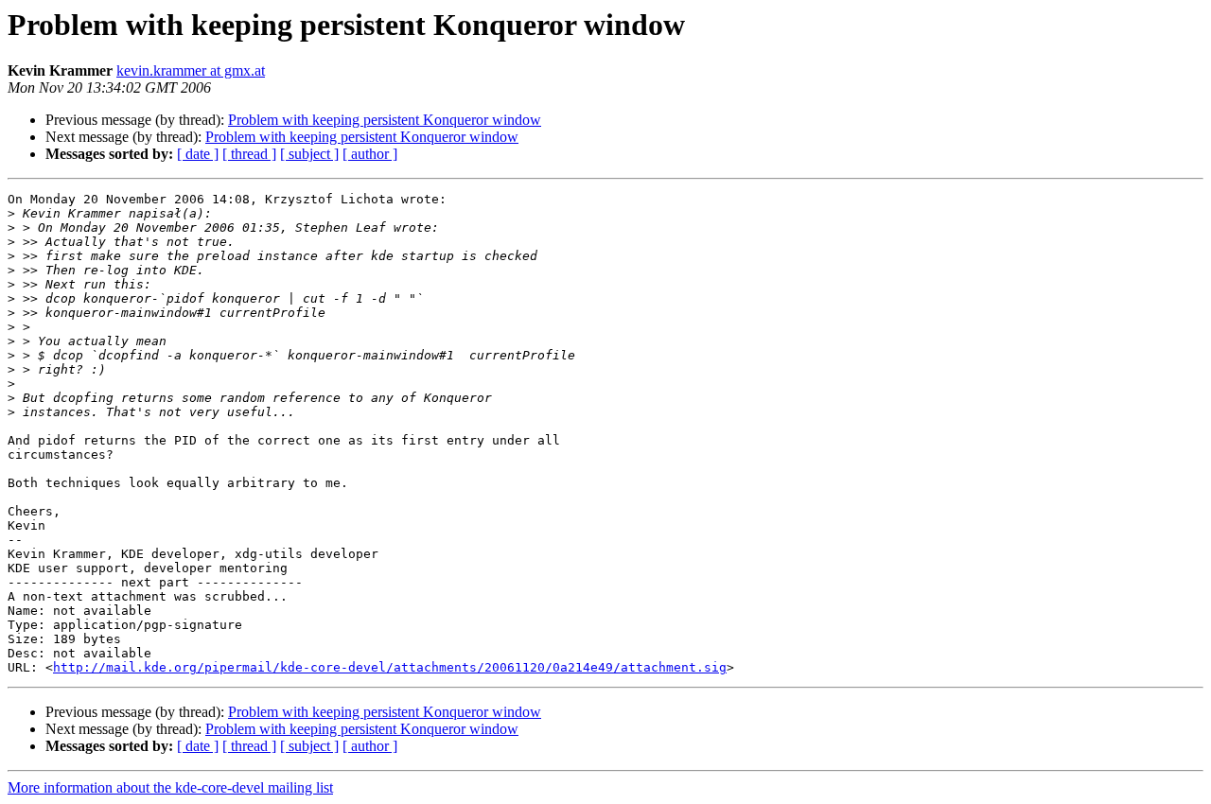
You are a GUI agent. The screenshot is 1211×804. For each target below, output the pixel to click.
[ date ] (198, 154)
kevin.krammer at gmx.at (190, 70)
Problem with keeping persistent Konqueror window (384, 120)
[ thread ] (249, 154)
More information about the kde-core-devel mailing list (170, 787)
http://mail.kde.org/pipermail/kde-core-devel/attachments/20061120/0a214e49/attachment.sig (390, 667)
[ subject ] (309, 154)
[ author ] (369, 154)
